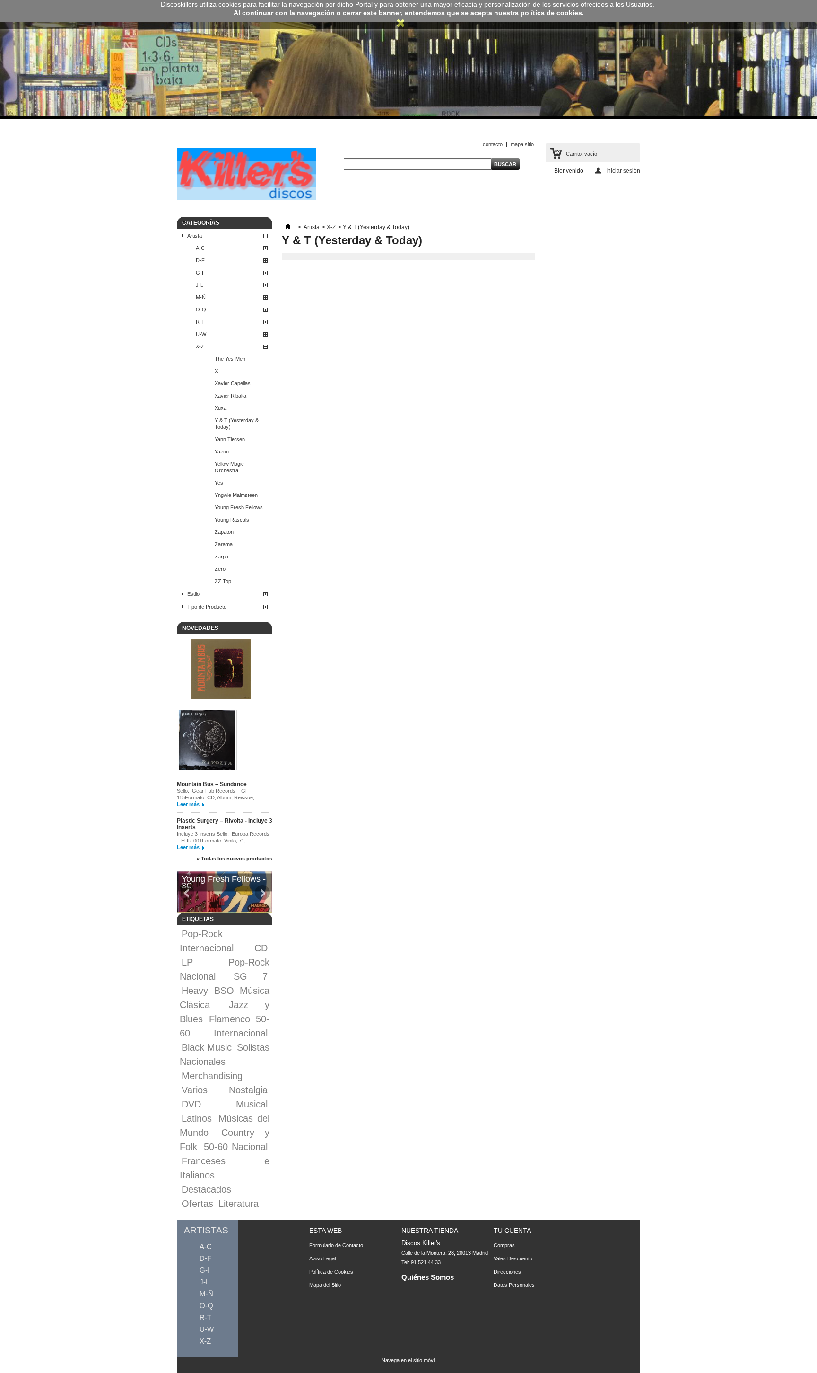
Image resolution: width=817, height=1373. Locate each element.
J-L (199, 285)
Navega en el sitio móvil (408, 1360)
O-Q (201, 309)
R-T (200, 322)
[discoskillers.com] (246, 198)
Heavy (195, 990)
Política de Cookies (331, 1272)
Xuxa (220, 408)
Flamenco (229, 1019)
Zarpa (221, 556)
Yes (219, 483)
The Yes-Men (230, 359)
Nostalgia (248, 1090)
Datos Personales (514, 1285)
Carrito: (581, 154)
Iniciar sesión (623, 171)
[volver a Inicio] (288, 227)
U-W (201, 334)
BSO (224, 990)
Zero (220, 569)
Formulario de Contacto (336, 1245)
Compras (504, 1245)
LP (187, 962)
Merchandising (212, 1076)
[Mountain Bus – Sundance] (221, 669)
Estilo (193, 594)
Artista (194, 236)
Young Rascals (232, 520)
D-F (200, 260)
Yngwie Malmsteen (236, 495)
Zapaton (224, 532)
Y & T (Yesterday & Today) (237, 423)
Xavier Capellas (233, 383)
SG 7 (251, 976)
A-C (200, 248)
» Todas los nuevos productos (234, 858)
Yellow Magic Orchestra (229, 467)
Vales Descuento (513, 1258)
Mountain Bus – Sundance (212, 784)
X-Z (200, 346)
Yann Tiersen (230, 439)
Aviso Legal (322, 1258)
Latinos (197, 1118)
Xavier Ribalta (230, 396)
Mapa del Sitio (325, 1285)
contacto (493, 144)
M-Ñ (201, 297)
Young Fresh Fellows (239, 507)
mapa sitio (522, 144)
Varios (195, 1090)
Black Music (207, 1047)
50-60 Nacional (236, 1147)
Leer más (188, 804)
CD (261, 948)
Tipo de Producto (206, 607)
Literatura (238, 1203)
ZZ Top (223, 581)
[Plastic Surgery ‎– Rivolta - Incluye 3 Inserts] (207, 740)
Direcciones (507, 1272)
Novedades (200, 628)
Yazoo (222, 451)
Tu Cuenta (512, 1230)
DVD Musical (225, 1104)
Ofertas (197, 1203)
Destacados (206, 1189)
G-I (199, 272)
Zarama (224, 544)
